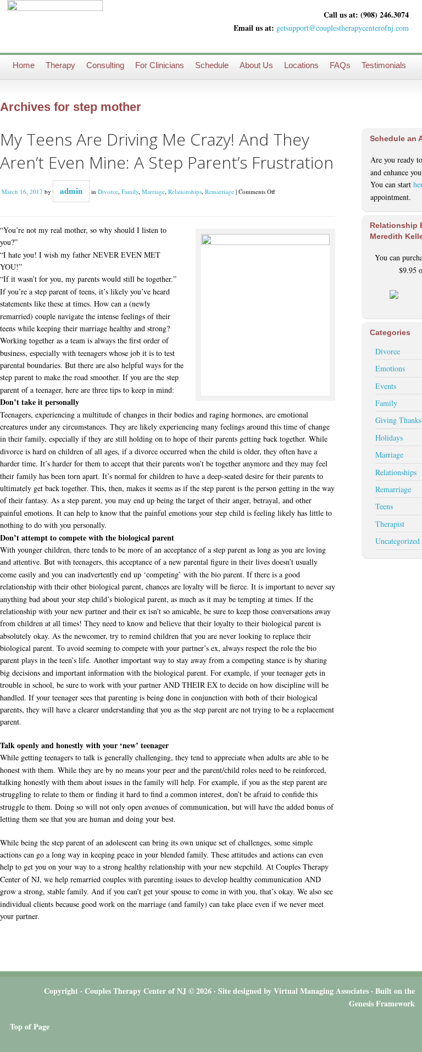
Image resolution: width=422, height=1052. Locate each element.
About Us (256, 65)
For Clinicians (159, 65)
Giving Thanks (398, 420)
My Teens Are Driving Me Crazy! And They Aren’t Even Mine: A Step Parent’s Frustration (167, 151)
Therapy (60, 65)
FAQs (340, 65)
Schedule (212, 65)
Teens (384, 506)
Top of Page (29, 1026)
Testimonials (384, 65)
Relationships (185, 191)
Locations (301, 65)
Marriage (153, 191)
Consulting (105, 65)
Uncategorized (397, 541)
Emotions (390, 368)
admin (71, 191)
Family (129, 191)
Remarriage (219, 191)
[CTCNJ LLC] (55, 26)
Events (385, 386)
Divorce (108, 191)
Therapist (389, 524)
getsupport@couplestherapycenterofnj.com (342, 28)
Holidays (389, 437)
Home (24, 65)
